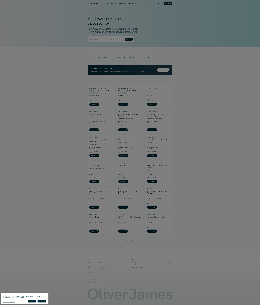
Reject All (32, 301)
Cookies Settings (9, 301)
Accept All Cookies (42, 301)
